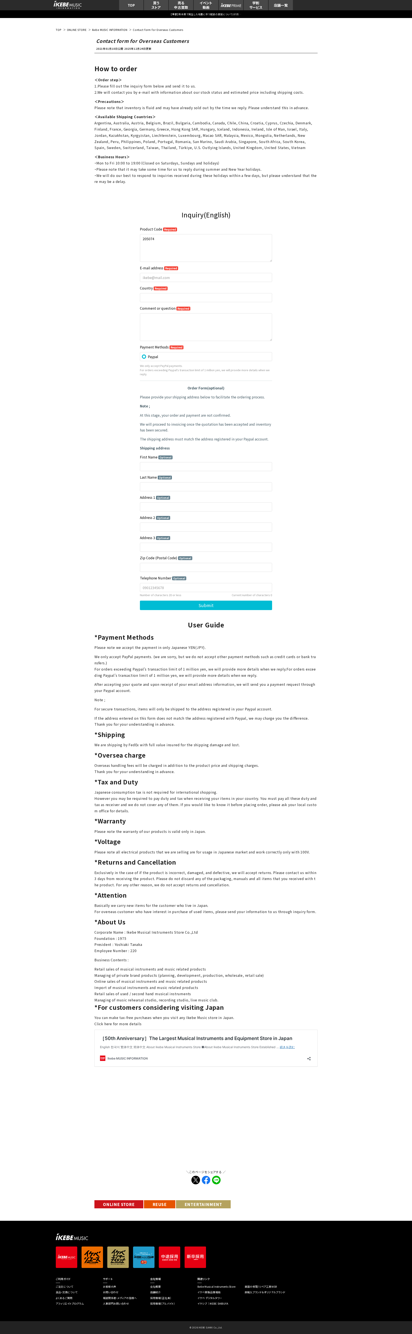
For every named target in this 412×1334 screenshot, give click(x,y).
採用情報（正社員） (160, 1297)
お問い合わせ (110, 1292)
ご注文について (64, 1286)
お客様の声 (109, 1286)
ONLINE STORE (119, 1204)
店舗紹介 (155, 1292)
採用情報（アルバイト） (162, 1303)
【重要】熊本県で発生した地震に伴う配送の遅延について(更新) (206, 14)
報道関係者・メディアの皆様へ (120, 1297)
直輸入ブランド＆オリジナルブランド (265, 1292)
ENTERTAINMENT (203, 1204)
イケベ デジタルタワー (209, 1297)
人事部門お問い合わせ (116, 1303)
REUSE (160, 1204)
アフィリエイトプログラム (70, 1303)
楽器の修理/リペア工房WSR (261, 1286)
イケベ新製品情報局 (209, 1292)
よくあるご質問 (64, 1297)
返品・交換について (66, 1292)
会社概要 (155, 1286)
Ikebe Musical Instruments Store (216, 1286)
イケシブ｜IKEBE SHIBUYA (212, 1303)
